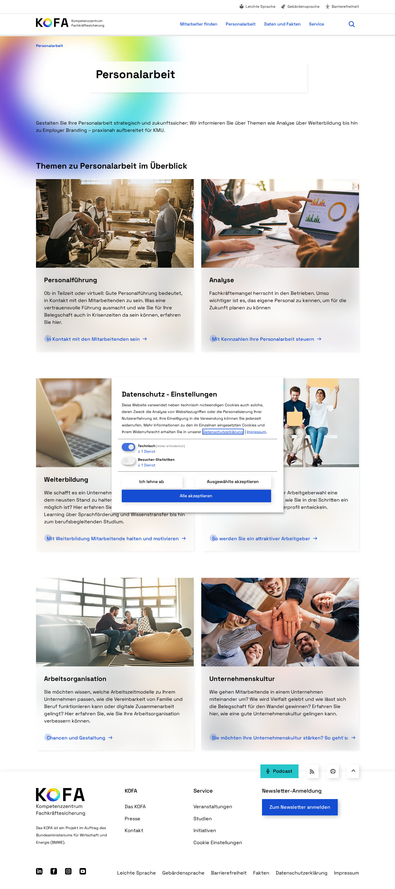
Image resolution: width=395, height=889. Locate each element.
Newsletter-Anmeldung (292, 790)
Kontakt (134, 830)
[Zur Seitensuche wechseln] (351, 24)
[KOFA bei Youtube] (83, 873)
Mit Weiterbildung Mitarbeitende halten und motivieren (113, 538)
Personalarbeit (49, 45)
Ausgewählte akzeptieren (233, 481)
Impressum (346, 873)
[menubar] (224, 24)
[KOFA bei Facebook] (54, 873)
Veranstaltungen (212, 806)
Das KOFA (135, 806)
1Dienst (146, 451)
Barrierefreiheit (345, 6)
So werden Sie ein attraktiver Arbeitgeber (261, 538)
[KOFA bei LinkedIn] (39, 873)
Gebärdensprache (303, 6)
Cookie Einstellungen (217, 842)
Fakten (261, 873)
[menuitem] (257, 6)
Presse (132, 818)
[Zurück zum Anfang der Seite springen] (353, 771)
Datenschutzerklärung (302, 873)
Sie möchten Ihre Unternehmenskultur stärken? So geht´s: (281, 738)
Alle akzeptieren (196, 496)
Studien (202, 818)
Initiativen (204, 830)
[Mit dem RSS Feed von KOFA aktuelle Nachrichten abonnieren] (313, 771)
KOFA (131, 790)
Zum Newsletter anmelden (300, 807)
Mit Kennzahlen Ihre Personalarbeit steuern (263, 339)
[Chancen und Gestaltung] (115, 622)
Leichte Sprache (260, 6)
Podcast (282, 771)
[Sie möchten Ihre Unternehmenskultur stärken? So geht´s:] (280, 622)
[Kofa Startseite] (70, 24)
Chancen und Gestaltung (77, 738)
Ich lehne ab (151, 481)
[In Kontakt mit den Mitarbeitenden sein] (115, 223)
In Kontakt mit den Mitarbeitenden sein (94, 339)
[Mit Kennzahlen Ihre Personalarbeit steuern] (280, 223)
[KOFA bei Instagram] (68, 873)
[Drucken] (333, 771)
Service (203, 790)
